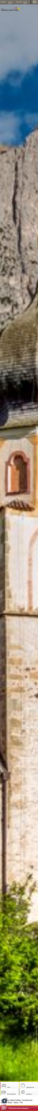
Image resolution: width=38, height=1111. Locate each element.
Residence (29, 1094)
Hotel (8, 1087)
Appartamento (30, 1087)
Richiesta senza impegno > (19, 1108)
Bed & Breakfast (11, 1094)
